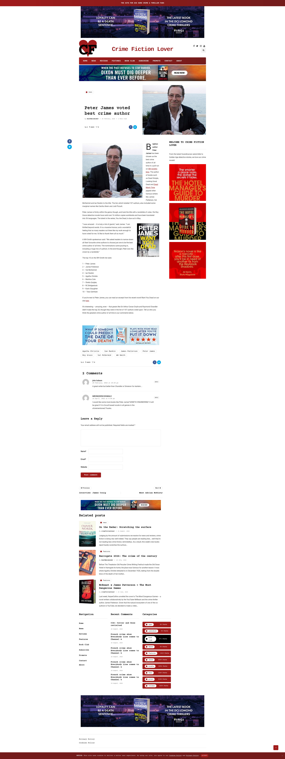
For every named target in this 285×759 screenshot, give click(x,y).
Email (83, 459)
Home (85, 61)
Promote (157, 61)
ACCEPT (204, 755)
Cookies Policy (87, 743)
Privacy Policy (87, 739)
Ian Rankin (110, 351)
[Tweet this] (135, 127)
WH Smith (120, 355)
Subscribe (144, 61)
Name (83, 451)
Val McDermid (104, 355)
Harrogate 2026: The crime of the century (128, 556)
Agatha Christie (90, 351)
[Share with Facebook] (131, 127)
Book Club (130, 61)
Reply (156, 381)
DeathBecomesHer (93, 119)
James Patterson (129, 351)
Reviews (104, 61)
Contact (168, 61)
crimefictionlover (108, 531)
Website (84, 467)
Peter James (149, 351)
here (87, 301)
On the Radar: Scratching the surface (125, 527)
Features (116, 61)
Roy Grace (87, 355)
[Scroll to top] (275, 747)
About (179, 61)
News (94, 61)
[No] (282, 756)
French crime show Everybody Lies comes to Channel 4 (125, 636)
